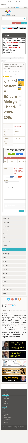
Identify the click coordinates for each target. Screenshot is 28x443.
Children (5, 269)
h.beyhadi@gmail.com (12, 42)
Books (21, 58)
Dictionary (6, 222)
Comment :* (6, 191)
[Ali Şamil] (14, 345)
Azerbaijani (12, 7)
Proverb (5, 265)
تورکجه (21, 7)
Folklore (5, 246)
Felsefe (5, 238)
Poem (4, 250)
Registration (16, 23)
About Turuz (19, 1)
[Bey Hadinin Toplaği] (14, 379)
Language (6, 226)
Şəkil (4, 293)
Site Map (6, 422)
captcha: (6, 202)
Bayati (5, 257)
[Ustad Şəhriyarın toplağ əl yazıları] (14, 371)
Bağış (7, 35)
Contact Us (3, 4)
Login (24, 23)
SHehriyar (6, 218)
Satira (4, 277)
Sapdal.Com (11, 429)
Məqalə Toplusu (11, 1)
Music (4, 281)
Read (12, 153)
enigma (5, 261)
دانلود (20, 153)
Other (4, 285)
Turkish (25, 7)
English (17, 7)
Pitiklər (5, 1)
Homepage (6, 414)
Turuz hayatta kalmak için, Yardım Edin (16, 157)
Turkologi (5, 230)
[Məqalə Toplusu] (14, 29)
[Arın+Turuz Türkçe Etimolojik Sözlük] (14, 363)
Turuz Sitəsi (6, 310)
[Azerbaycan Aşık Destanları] (14, 355)
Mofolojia (5, 234)
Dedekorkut (6, 242)
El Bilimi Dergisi (7, 289)
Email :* (5, 185)
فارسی (7, 7)
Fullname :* (6, 180)
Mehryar (16, 125)
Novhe (5, 273)
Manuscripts (6, 253)
